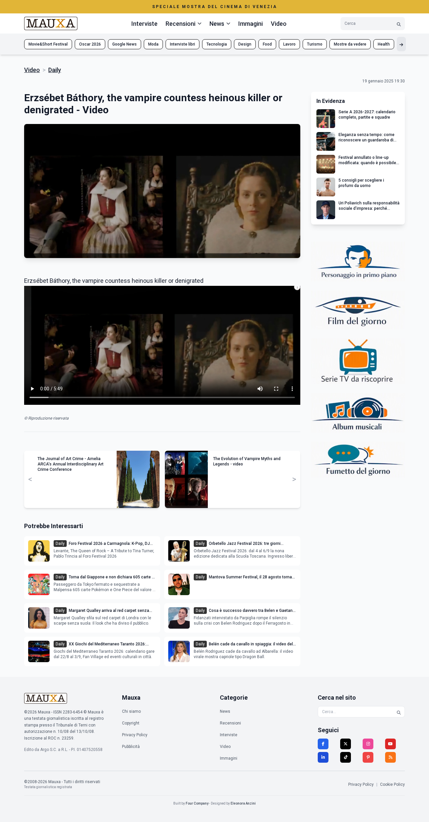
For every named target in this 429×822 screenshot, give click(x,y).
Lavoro (289, 44)
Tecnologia (216, 44)
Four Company (197, 803)
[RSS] (390, 757)
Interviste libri (182, 44)
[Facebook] (323, 744)
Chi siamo (131, 711)
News (225, 711)
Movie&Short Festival (48, 44)
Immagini (250, 23)
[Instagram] (368, 744)
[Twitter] (345, 744)
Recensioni (230, 723)
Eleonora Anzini (243, 803)
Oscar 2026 (90, 44)
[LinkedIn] (323, 757)
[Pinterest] (368, 757)
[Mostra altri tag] (401, 44)
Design (244, 44)
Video (279, 23)
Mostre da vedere (350, 44)
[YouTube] (390, 744)
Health (384, 44)
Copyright (130, 723)
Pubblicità (131, 746)
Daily (54, 69)
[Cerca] (399, 23)
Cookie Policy (392, 784)
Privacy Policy (134, 735)
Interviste (144, 23)
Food (267, 44)
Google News (124, 44)
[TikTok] (345, 757)
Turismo (314, 44)
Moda (153, 44)
